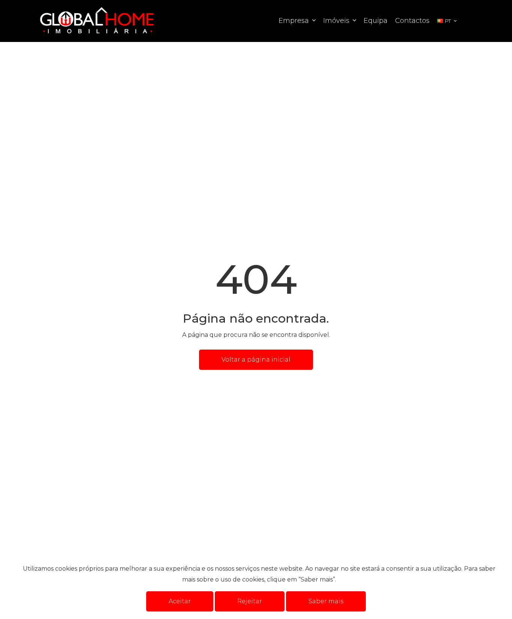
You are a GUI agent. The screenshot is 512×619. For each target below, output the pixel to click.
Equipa (376, 20)
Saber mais (325, 601)
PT (447, 21)
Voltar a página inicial (256, 359)
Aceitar (180, 601)
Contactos (412, 20)
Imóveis (337, 20)
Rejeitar (249, 601)
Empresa (294, 20)
